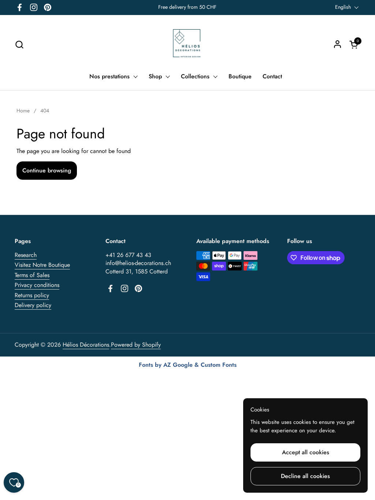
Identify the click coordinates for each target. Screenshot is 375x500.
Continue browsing (46, 170)
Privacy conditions (37, 285)
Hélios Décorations (86, 344)
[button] (19, 44)
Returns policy (32, 295)
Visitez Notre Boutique (42, 265)
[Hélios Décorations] (188, 44)
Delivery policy (33, 305)
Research (26, 255)
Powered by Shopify (136, 344)
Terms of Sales (32, 275)
